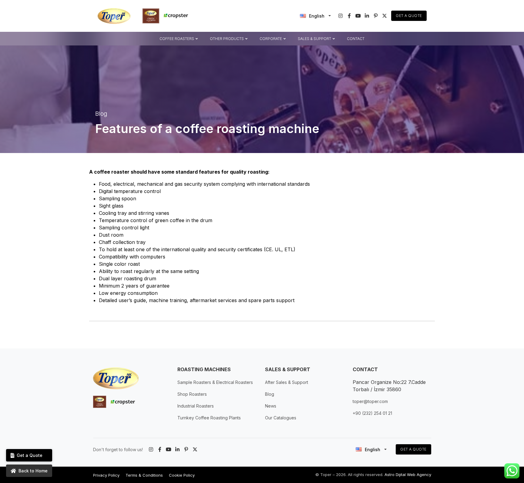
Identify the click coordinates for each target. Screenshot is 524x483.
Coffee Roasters (177, 38)
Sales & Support (314, 38)
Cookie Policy (182, 475)
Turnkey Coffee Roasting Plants (209, 417)
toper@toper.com (370, 401)
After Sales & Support (286, 382)
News (270, 405)
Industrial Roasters (195, 405)
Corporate (271, 38)
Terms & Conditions (144, 475)
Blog (269, 394)
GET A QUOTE (413, 449)
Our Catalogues (280, 417)
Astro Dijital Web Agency (408, 474)
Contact (355, 38)
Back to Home (33, 470)
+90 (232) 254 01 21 (372, 413)
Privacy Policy (106, 475)
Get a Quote (409, 15)
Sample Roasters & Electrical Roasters (215, 382)
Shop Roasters (192, 394)
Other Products (227, 38)
